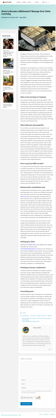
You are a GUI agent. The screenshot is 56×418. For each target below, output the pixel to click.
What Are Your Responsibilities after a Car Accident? (8, 72)
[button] (48, 2)
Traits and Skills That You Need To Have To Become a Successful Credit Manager (36, 319)
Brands (24, 2)
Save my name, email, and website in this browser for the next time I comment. (36, 391)
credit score (23, 196)
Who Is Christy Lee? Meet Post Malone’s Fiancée (7, 106)
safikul (24, 17)
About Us (44, 2)
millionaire (49, 315)
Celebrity (18, 2)
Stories (37, 2)
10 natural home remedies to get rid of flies (8, 89)
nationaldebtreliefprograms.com (29, 249)
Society (29, 2)
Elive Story (5, 415)
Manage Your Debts (41, 315)
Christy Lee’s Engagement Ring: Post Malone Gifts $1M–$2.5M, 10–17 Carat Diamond (8, 53)
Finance (24, 312)
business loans (32, 244)
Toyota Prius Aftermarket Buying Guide (30, 321)
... (49, 348)
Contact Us (46, 414)
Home (40, 414)
